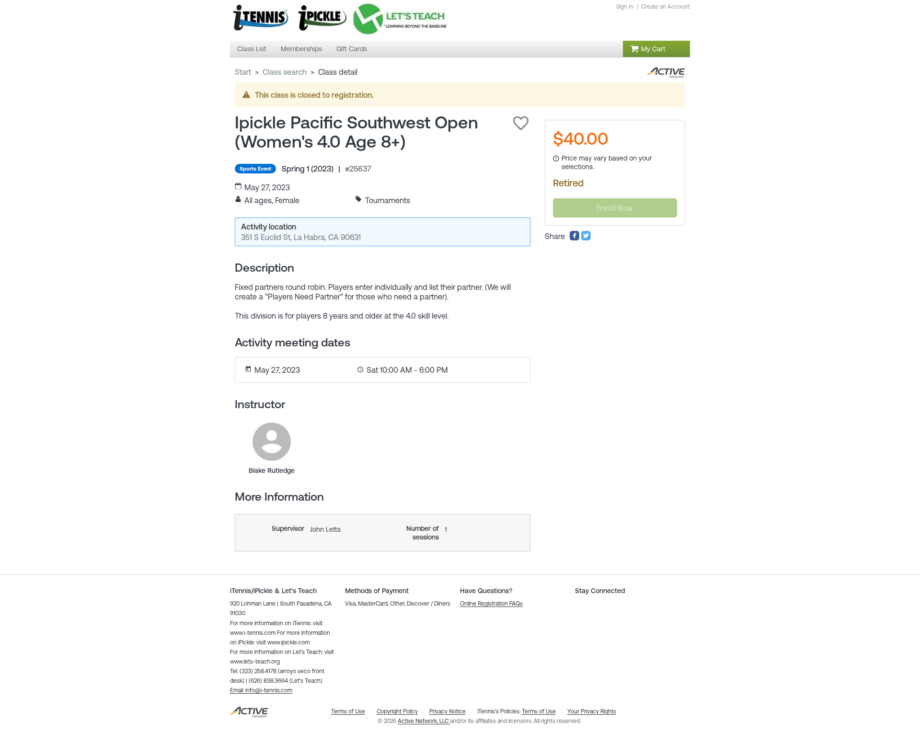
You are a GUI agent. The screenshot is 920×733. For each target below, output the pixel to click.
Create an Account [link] (665, 6)
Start (243, 72)
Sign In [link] (624, 6)
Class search (285, 72)
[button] (521, 123)
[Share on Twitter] (586, 238)
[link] (272, 442)
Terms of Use (539, 711)
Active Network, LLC (424, 721)
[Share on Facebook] (574, 238)
